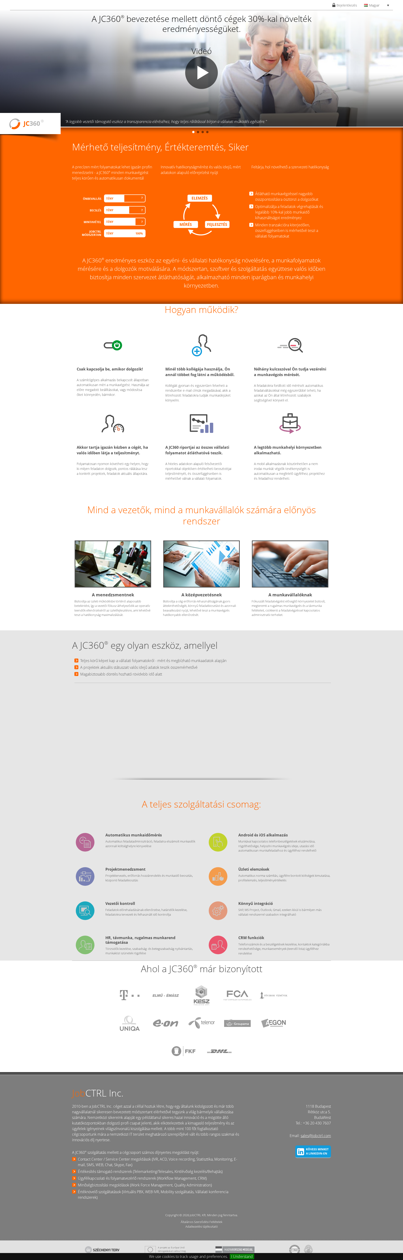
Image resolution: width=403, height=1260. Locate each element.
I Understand (242, 1256)
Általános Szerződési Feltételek (201, 1222)
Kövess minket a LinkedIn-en (317, 1151)
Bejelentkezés (347, 5)
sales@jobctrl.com (316, 1135)
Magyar (374, 5)
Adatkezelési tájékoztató (201, 1226)
